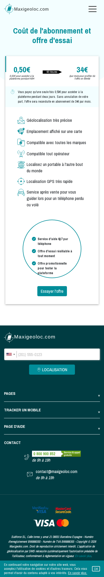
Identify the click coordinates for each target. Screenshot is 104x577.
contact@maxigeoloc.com (56, 471)
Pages (9, 393)
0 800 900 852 (44, 454)
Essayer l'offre (52, 291)
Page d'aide (14, 426)
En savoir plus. (77, 573)
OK (96, 569)
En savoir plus (83, 556)
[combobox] (10, 354)
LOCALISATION (54, 370)
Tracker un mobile (22, 410)
